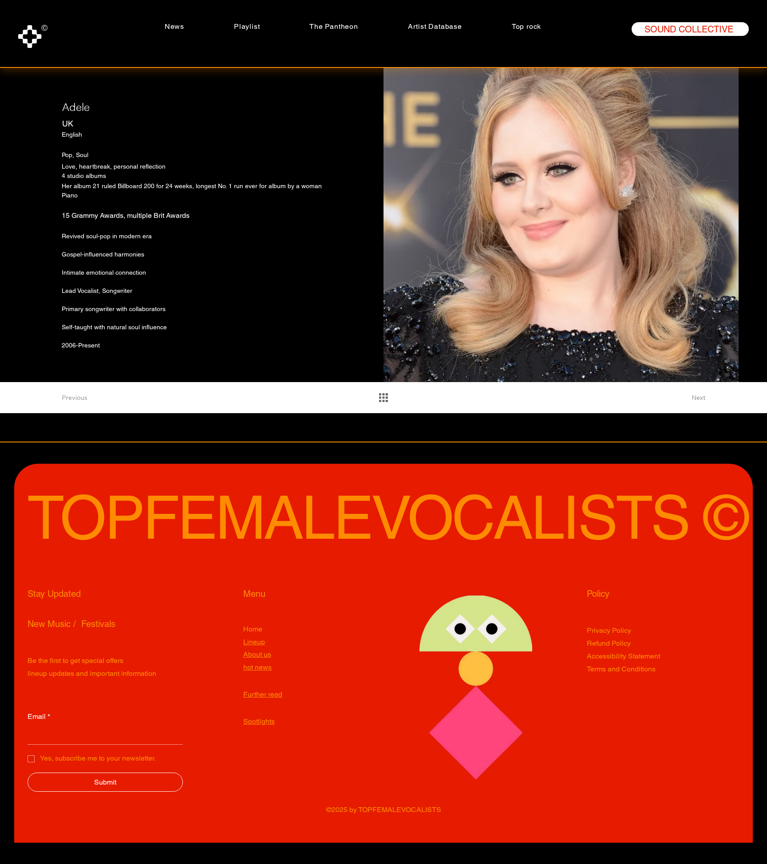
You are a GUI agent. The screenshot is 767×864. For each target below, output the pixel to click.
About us (257, 654)
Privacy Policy (609, 630)
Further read (262, 694)
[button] (334, 26)
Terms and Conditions (621, 669)
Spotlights (259, 721)
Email (39, 716)
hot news (257, 667)
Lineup (254, 642)
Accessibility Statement (623, 656)
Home (252, 629)
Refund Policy (609, 643)
